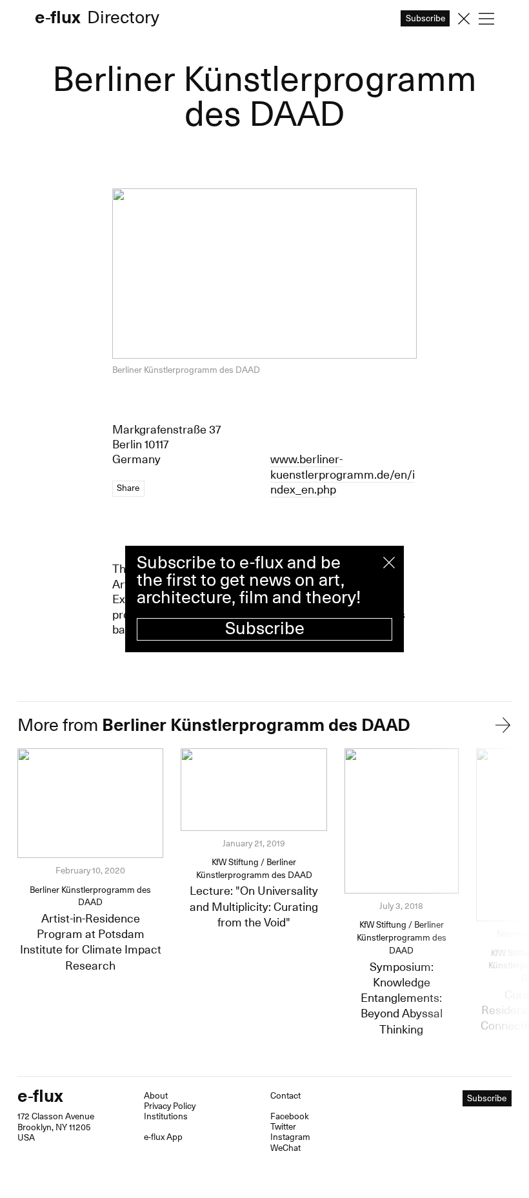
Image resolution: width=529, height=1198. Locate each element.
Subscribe (264, 628)
